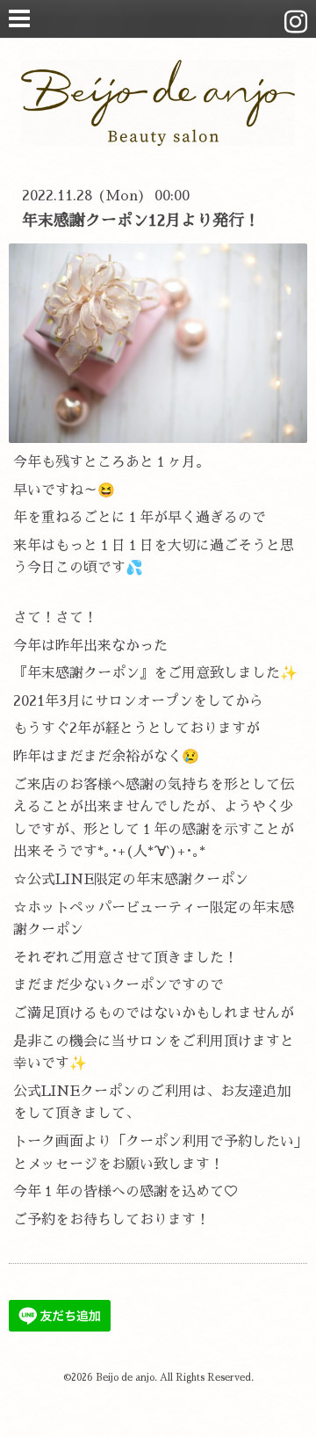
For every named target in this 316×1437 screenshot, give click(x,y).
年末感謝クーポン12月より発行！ (141, 221)
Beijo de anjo (125, 1378)
